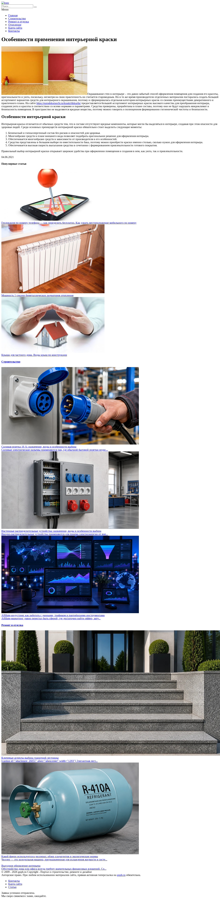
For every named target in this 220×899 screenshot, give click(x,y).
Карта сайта (15, 27)
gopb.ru (121, 875)
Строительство (17, 18)
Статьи (12, 887)
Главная (13, 15)
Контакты (14, 30)
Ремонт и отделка (18, 21)
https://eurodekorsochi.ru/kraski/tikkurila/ (58, 103)
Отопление (14, 24)
